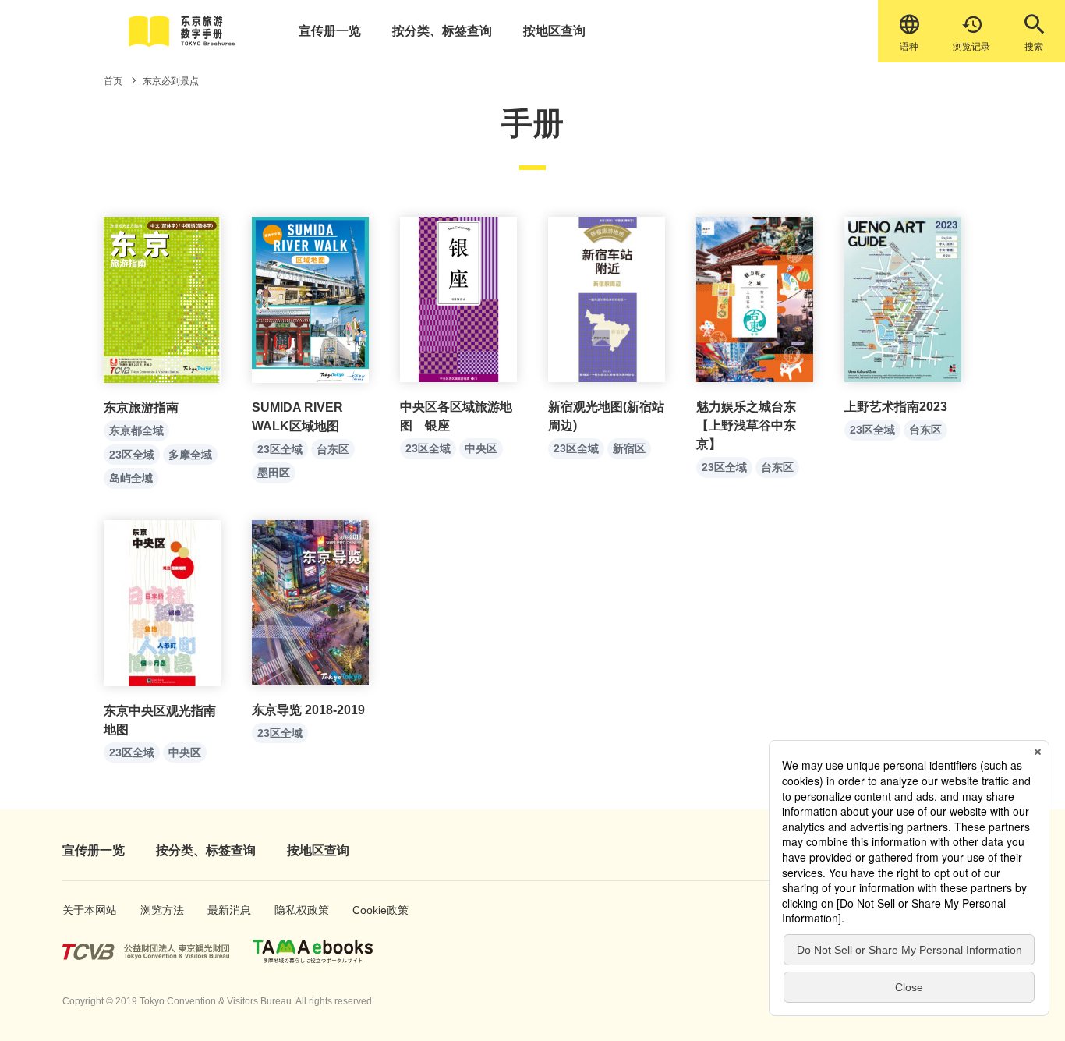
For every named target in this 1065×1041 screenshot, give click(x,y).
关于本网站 (81, 910)
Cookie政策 (372, 910)
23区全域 (131, 454)
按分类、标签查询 (442, 30)
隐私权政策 (293, 910)
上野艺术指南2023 (895, 406)
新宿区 (629, 448)
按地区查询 (554, 30)
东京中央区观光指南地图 (160, 720)
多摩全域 (190, 454)
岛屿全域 (131, 478)
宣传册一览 (330, 30)
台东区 (333, 449)
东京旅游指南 (141, 407)
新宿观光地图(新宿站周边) (606, 416)
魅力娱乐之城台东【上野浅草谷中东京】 (746, 425)
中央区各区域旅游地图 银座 (456, 416)
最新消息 (224, 910)
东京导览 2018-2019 (308, 710)
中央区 (481, 448)
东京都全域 (136, 430)
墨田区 (273, 472)
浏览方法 (157, 910)
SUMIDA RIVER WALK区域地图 (297, 417)
